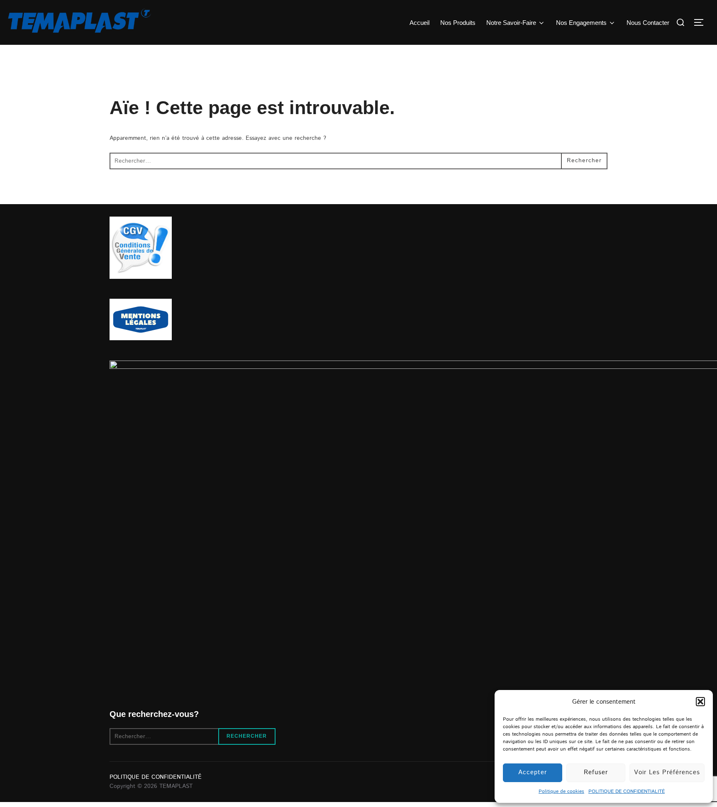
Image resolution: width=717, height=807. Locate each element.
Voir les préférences (667, 772)
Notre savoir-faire (511, 22)
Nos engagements (581, 22)
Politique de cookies (561, 791)
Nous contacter (648, 22)
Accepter (532, 772)
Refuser (596, 772)
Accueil (419, 22)
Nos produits (458, 22)
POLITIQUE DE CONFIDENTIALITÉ (626, 791)
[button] (700, 701)
